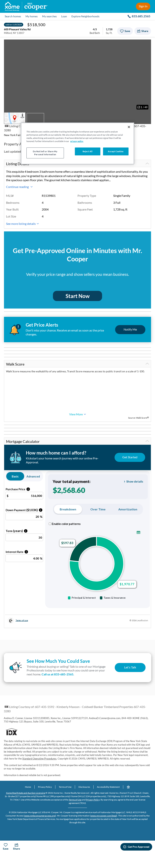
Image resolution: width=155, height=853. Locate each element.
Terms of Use (65, 786)
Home (28, 786)
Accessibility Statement (108, 786)
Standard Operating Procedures (39, 758)
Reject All (88, 151)
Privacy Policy (45, 786)
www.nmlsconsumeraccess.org (39, 815)
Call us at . (58, 674)
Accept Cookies (116, 151)
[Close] (129, 127)
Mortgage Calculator (23, 441)
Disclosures (84, 786)
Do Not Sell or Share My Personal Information (45, 153)
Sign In (143, 6)
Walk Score (15, 364)
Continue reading (17, 187)
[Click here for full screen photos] (146, 44)
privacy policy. (76, 141)
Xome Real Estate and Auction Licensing (25, 792)
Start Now (78, 296)
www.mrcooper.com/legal (103, 815)
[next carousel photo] (146, 76)
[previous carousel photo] (9, 76)
